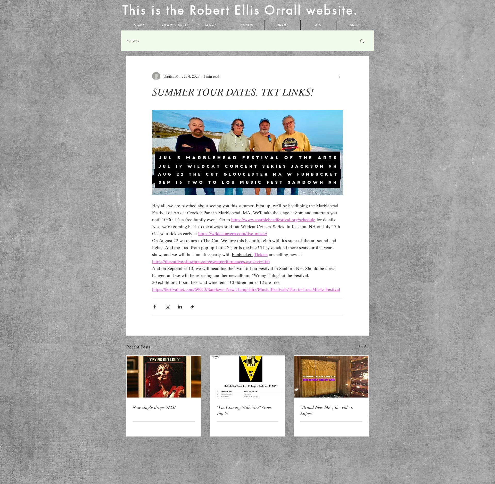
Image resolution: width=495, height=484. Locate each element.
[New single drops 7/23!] (164, 377)
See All (363, 346)
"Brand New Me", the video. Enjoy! (326, 410)
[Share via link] (192, 306)
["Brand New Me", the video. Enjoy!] (331, 377)
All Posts (132, 40)
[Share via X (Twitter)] (167, 306)
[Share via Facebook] (154, 306)
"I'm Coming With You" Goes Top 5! (244, 410)
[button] (362, 41)
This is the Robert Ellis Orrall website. (240, 10)
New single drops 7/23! (154, 407)
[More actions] (340, 76)
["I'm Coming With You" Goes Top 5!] (247, 377)
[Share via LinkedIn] (179, 306)
